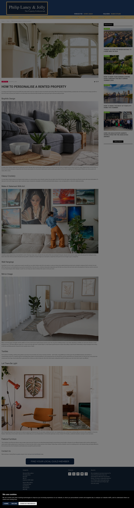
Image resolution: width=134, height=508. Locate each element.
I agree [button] (6, 503)
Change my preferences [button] (28, 503)
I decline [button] (14, 503)
